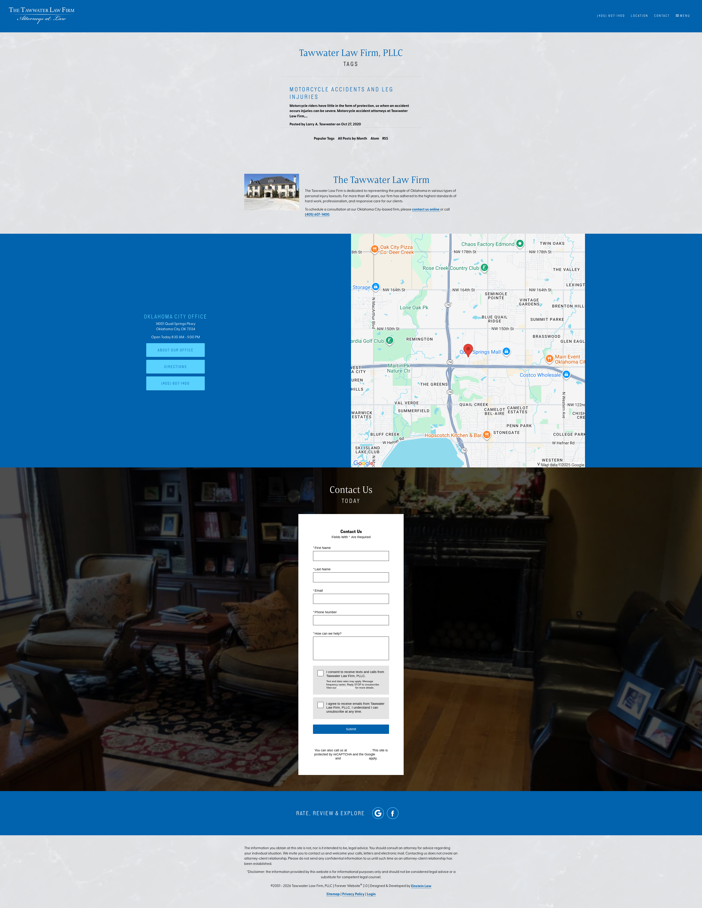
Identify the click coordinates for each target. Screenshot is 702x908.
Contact (662, 15)
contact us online (426, 209)
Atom (375, 139)
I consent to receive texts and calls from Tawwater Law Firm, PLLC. (355, 679)
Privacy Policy (346, 687)
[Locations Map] (468, 350)
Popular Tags (324, 139)
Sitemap (333, 894)
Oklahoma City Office (175, 316)
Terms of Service (355, 758)
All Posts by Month (352, 139)
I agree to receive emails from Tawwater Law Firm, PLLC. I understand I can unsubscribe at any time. (355, 707)
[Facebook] (393, 813)
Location (639, 15)
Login (371, 894)
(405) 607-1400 (317, 215)
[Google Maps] (378, 813)
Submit (351, 729)
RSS (385, 139)
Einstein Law (421, 886)
